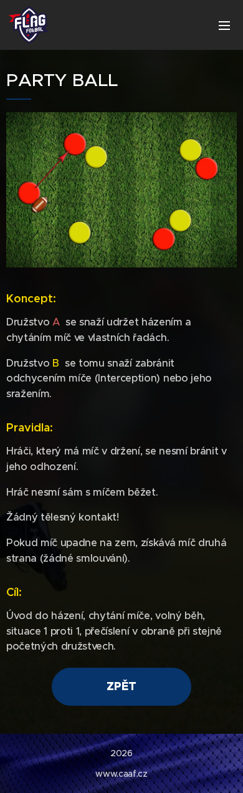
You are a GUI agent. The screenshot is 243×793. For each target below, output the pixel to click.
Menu (224, 24)
